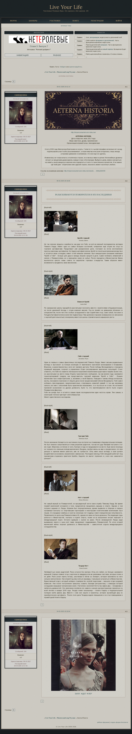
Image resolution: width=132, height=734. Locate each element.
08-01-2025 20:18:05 (63, 181)
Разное (57, 55)
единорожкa (21, 94)
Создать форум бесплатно (119, 722)
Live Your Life (66, 7)
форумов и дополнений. (105, 40)
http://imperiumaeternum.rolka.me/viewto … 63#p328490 (84, 171)
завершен (103, 45)
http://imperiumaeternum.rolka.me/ (83, 132)
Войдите (63, 67)
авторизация (94, 37)
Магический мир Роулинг (66, 72)
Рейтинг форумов (103, 722)
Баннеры (33, 21)
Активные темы (66, 25)
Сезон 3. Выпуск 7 (39, 46)
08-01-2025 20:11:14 (63, 86)
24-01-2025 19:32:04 (63, 611)
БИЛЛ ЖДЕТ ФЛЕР (83, 694)
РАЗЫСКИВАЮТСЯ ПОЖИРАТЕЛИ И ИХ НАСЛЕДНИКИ (83, 194)
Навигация (23, 55)
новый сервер (107, 49)
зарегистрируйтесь (75, 67)
